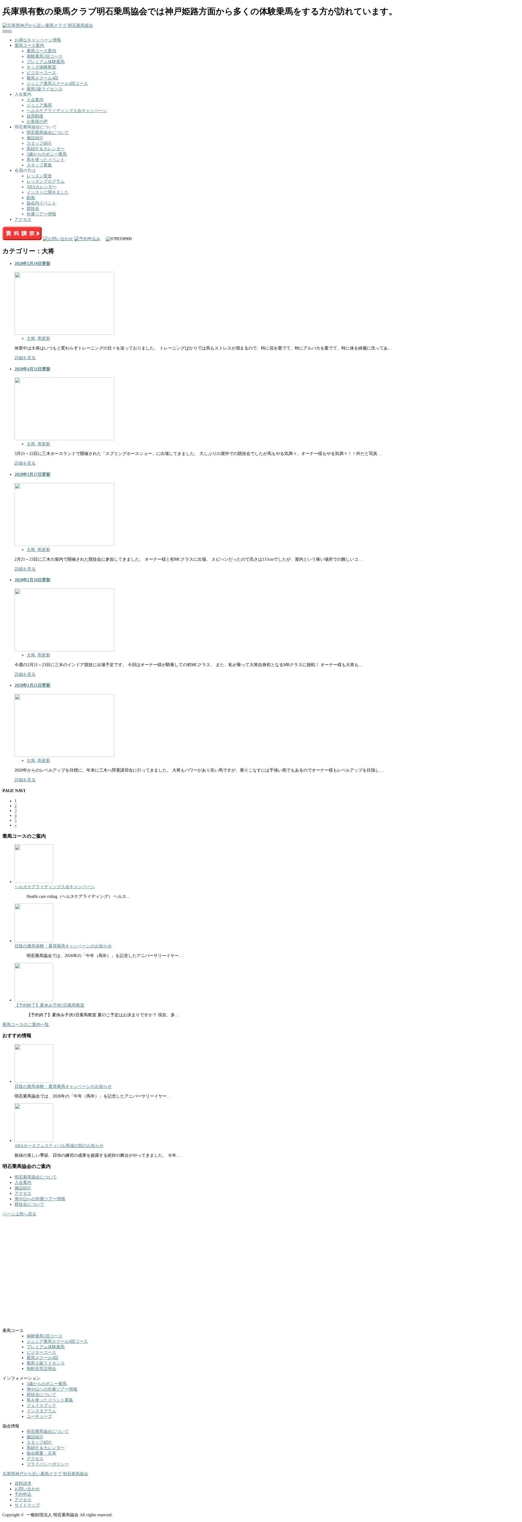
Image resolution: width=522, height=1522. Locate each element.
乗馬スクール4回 (42, 78)
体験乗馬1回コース (45, 56)
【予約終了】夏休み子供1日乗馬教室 (49, 1005)
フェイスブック (41, 1405)
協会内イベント (41, 203)
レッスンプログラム (46, 181)
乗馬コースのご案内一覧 (25, 1024)
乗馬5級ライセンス (45, 89)
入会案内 (35, 100)
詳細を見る (25, 358)
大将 (31, 338)
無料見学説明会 (41, 1368)
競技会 (33, 208)
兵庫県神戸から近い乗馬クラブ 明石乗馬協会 (45, 1474)
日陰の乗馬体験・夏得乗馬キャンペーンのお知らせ (63, 946)
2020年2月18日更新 (32, 580)
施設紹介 (35, 138)
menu (7, 30)
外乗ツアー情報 (41, 214)
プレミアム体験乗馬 (46, 62)
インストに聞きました (48, 192)
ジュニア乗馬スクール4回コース (57, 83)
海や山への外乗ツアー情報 (39, 1199)
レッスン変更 (39, 176)
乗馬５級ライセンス (46, 1363)
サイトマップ (27, 1505)
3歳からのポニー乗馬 (47, 154)
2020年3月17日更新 (32, 474)
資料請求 (22, 1483)
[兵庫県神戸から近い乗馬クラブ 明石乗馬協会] (47, 25)
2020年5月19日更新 (32, 263)
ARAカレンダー (41, 187)
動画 (31, 197)
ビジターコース (41, 72)
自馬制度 (35, 116)
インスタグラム (41, 1411)
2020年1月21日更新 (32, 685)
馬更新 (43, 338)
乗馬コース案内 (29, 45)
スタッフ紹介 (39, 143)
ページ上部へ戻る (19, 1214)
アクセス (22, 219)
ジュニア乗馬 (39, 105)
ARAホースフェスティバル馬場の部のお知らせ (59, 1145)
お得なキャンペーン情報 (37, 40)
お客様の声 (37, 121)
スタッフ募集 (39, 165)
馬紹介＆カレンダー (46, 149)
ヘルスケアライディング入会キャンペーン (67, 110)
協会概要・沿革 (41, 1453)
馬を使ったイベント (46, 159)
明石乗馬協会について (48, 132)
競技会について (29, 1204)
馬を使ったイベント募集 (50, 1400)
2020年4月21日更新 (32, 369)
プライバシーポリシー (48, 1464)
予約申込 (22, 1494)
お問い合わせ (27, 1489)
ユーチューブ (39, 1416)
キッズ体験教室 (41, 67)
